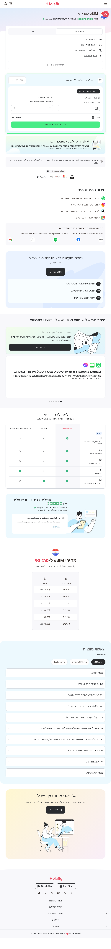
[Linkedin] (45, 893)
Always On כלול (90, 56)
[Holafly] (55, 879)
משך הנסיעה (90, 98)
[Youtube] (58, 893)
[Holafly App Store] (66, 886)
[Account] (5, 4)
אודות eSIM (98, 662)
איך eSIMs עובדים (79, 662)
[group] (55, 672)
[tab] (79, 31)
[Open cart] (11, 3)
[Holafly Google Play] (44, 886)
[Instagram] (65, 893)
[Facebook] (71, 893)
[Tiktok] (39, 893)
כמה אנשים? (43, 97)
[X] (52, 893)
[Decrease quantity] (50, 108)
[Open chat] (105, 14)
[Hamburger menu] (106, 4)
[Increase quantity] (14, 108)
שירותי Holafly (59, 662)
